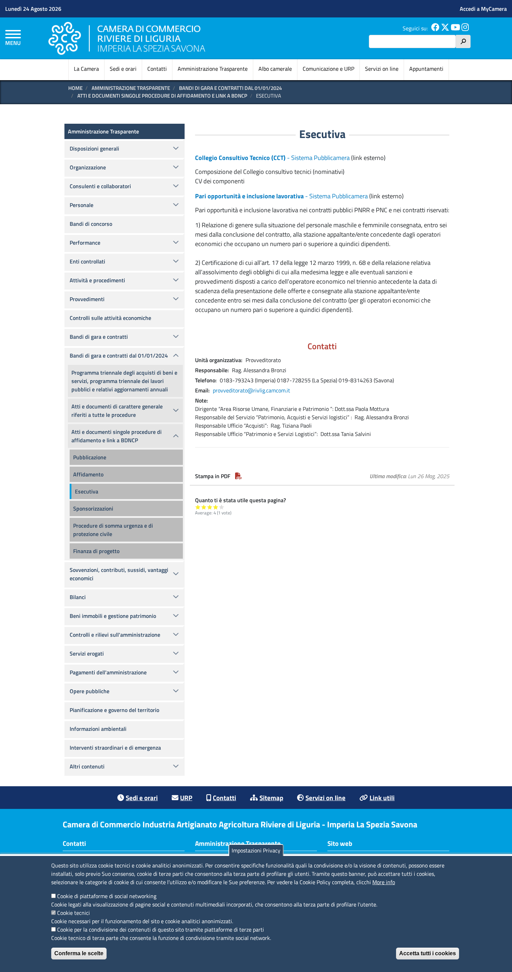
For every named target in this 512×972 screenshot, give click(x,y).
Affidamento (88, 474)
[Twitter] (445, 28)
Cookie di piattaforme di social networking (106, 896)
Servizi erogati (87, 653)
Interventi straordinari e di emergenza (115, 747)
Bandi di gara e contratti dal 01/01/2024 (230, 88)
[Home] (126, 38)
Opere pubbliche (89, 691)
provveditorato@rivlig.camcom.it (251, 390)
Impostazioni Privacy (256, 850)
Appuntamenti (426, 68)
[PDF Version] (238, 476)
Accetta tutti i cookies (427, 953)
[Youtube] (455, 28)
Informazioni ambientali (98, 729)
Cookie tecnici (73, 913)
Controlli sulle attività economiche (110, 318)
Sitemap (271, 798)
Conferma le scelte (78, 953)
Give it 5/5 (222, 507)
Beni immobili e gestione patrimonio (113, 616)
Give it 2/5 (204, 507)
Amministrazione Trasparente (213, 68)
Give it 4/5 (216, 507)
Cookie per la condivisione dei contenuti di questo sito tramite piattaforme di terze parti (160, 929)
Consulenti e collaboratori (100, 186)
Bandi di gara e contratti (99, 336)
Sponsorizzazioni (93, 508)
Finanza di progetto (96, 551)
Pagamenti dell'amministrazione (108, 672)
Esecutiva (86, 491)
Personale (81, 205)
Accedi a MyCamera (483, 9)
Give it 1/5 (198, 507)
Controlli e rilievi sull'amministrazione (115, 634)
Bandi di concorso (91, 224)
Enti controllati (87, 261)
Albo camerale (275, 68)
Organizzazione (88, 167)
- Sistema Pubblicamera (272, 157)
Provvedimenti (87, 299)
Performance (85, 242)
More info (383, 882)
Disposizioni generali (94, 148)
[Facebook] (435, 28)
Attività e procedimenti (97, 280)
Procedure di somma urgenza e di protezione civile (113, 529)
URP (186, 798)
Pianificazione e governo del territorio (114, 710)
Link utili (382, 798)
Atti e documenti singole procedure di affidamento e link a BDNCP (162, 96)
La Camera (86, 68)
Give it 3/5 (210, 507)
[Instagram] (465, 28)
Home (75, 88)
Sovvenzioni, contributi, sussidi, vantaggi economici (119, 574)
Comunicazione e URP (328, 68)
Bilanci (78, 597)
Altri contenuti (87, 766)
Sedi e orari (123, 68)
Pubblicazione (89, 457)
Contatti (157, 68)
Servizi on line (381, 68)
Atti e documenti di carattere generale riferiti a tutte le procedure (117, 410)
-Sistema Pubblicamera (281, 196)
